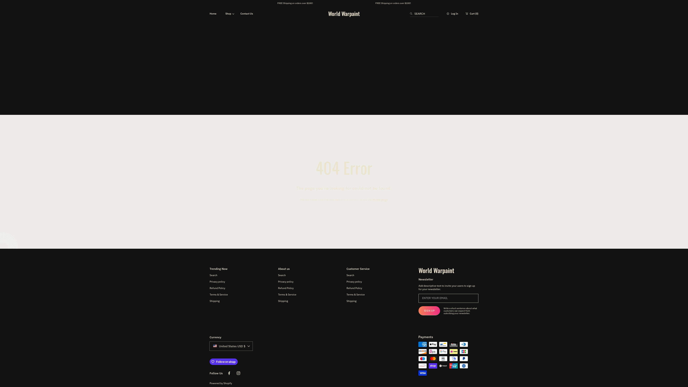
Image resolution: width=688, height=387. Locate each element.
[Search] (412, 13)
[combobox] (424, 13)
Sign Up (429, 310)
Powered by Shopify (221, 383)
